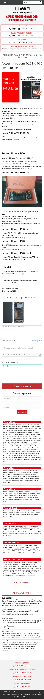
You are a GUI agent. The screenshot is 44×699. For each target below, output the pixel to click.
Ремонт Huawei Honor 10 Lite (19, 442)
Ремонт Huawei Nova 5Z (26, 492)
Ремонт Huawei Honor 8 (27, 446)
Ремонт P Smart (10, 508)
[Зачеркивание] (11, 354)
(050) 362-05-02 (27, 42)
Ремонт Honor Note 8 (26, 436)
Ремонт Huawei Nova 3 (11, 495)
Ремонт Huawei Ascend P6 (11, 534)
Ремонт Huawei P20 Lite (15, 553)
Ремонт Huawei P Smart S (10, 511)
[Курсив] (6, 354)
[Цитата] (19, 354)
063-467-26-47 (23, 686)
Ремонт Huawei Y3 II (24, 574)
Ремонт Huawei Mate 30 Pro (11, 471)
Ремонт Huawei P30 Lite (10, 551)
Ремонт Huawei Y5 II (28, 570)
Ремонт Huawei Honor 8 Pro (11, 446)
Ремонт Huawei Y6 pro (10, 568)
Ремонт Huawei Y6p (9, 562)
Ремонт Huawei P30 (24, 551)
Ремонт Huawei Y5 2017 (10, 574)
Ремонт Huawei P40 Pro (10, 545)
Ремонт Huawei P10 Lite (25, 526)
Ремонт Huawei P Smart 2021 (28, 511)
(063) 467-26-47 (27, 29)
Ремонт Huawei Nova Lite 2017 (23, 497)
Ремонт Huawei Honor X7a (11, 432)
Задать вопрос (23, 593)
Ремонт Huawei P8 (18, 532)
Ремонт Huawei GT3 (21, 562)
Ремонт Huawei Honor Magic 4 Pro (13, 428)
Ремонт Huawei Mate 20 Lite (23, 474)
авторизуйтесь (37, 341)
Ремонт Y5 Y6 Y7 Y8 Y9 (13, 559)
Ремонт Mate (9, 468)
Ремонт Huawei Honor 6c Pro (22, 457)
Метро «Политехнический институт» (22, 669)
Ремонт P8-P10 (10, 523)
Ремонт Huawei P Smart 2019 (25, 514)
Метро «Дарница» (22, 663)
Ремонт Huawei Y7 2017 (33, 566)
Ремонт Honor (9, 422)
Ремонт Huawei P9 (26, 530)
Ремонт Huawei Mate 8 (27, 480)
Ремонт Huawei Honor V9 (28, 440)
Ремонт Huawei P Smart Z (28, 513)
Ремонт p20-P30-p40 (12, 542)
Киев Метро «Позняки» (22, 676)
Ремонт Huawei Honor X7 (27, 432)
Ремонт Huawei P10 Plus (10, 526)
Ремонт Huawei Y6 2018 (13, 570)
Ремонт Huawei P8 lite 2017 (27, 534)
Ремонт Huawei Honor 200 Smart (13, 425)
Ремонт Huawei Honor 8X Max (23, 455)
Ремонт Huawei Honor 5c (16, 459)
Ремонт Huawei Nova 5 (20, 493)
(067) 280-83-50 (27, 35)
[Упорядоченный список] (14, 354)
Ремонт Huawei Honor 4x (12, 453)
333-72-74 (16, 42)
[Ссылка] (24, 354)
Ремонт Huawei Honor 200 (32, 427)
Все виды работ (23, 582)
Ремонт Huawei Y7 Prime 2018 (31, 564)
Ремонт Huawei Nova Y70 (10, 492)
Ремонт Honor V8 (14, 436)
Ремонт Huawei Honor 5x (18, 451)
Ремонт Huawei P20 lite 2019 (14, 549)
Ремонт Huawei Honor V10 (23, 434)
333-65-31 (16, 29)
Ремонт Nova (9, 489)
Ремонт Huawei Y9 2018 (13, 564)
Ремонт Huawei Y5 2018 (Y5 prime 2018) (25, 572)
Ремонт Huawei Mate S (10, 472)
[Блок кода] (21, 354)
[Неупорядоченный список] (16, 354)
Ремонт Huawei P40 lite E (25, 545)
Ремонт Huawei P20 (29, 553)
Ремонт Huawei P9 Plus (18, 528)
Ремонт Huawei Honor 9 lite (17, 444)
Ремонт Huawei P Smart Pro (11, 513)
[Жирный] (3, 354)
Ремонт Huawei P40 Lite (22, 547)
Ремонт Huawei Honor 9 (33, 444)
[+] (29, 354)
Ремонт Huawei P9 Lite (13, 530)
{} (26, 354)
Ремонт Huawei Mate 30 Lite (28, 471)
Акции (15, 326)
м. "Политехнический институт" (22, 32)
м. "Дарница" (22, 26)
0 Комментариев (22, 326)
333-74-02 (16, 36)
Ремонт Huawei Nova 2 (22, 499)
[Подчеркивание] (8, 354)
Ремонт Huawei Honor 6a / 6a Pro (18, 450)
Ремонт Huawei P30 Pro (31, 549)
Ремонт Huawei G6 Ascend (28, 576)
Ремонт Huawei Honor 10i (20, 438)
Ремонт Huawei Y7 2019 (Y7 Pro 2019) (14, 566)
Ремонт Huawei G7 (14, 576)
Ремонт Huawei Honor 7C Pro (23, 448)
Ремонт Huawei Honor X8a (15, 430)
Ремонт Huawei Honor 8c (12, 440)
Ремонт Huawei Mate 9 (12, 480)
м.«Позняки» (22, 39)
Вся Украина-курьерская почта (22, 46)
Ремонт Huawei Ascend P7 (33, 532)
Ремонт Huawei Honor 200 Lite (14, 427)
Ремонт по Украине (22, 683)
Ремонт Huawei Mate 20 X (25, 472)
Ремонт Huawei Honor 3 (28, 453)
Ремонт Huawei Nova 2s (26, 495)
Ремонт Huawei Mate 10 (18, 478)
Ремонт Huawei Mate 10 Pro (21, 476)
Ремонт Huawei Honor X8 (31, 430)
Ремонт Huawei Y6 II (23, 568)
